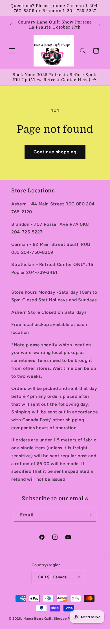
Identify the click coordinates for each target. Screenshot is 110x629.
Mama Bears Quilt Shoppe (45, 619)
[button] (11, 50)
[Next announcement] (99, 24)
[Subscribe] (89, 515)
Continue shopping (55, 151)
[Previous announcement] (11, 24)
